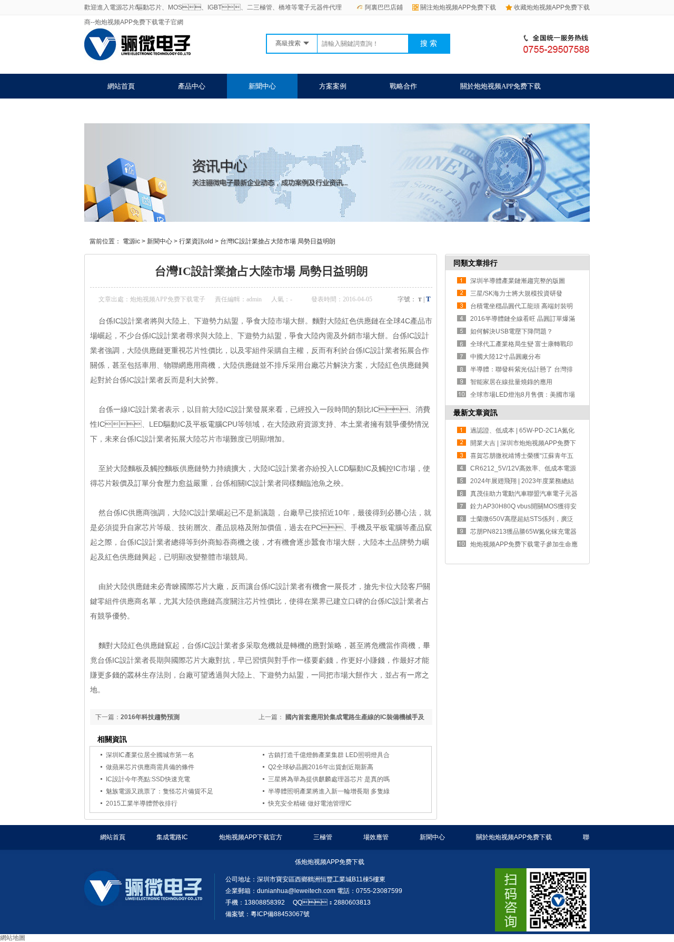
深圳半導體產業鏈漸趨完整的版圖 (517, 280)
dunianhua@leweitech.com (296, 891)
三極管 (322, 837)
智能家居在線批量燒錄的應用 (511, 382)
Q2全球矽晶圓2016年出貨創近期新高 (320, 767)
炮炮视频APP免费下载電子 (167, 299)
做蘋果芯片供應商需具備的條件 (150, 767)
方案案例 (332, 86)
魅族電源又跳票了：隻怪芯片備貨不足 (159, 791)
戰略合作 (403, 86)
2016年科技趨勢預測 (150, 717)
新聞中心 (262, 86)
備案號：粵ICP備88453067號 (267, 914)
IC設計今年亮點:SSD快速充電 (148, 779)
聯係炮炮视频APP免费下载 (147, 111)
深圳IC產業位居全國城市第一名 (150, 755)
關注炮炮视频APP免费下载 (458, 7)
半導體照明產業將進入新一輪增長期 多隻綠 (329, 791)
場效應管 (376, 837)
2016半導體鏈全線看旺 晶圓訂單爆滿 (522, 318)
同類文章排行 (475, 263)
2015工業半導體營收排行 (141, 803)
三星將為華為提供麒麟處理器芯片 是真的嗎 (329, 779)
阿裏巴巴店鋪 (384, 7)
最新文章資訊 (475, 412)
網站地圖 (12, 937)
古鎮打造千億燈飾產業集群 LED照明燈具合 (329, 755)
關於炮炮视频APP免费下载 (500, 86)
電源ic (131, 241)
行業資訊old (196, 241)
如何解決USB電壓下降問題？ (511, 331)
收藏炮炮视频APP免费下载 (552, 7)
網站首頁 (121, 86)
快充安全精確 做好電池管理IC (310, 803)
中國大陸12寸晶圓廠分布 (505, 356)
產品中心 (191, 86)
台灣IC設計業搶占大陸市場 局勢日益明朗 (277, 241)
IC (117, 321)
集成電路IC (172, 837)
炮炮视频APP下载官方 (250, 837)
